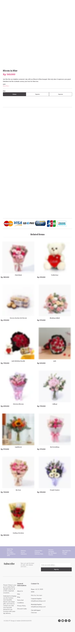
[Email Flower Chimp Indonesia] (69, 620)
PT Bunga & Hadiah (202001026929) (20, 620)
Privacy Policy (21, 605)
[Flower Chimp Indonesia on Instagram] (66, 620)
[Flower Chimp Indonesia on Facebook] (59, 620)
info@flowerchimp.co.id (38, 601)
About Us (20, 591)
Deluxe (14, 94)
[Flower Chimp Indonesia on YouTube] (62, 620)
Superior (37, 94)
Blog (18, 597)
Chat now (34, 612)
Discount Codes (22, 608)
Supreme (60, 94)
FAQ (18, 594)
